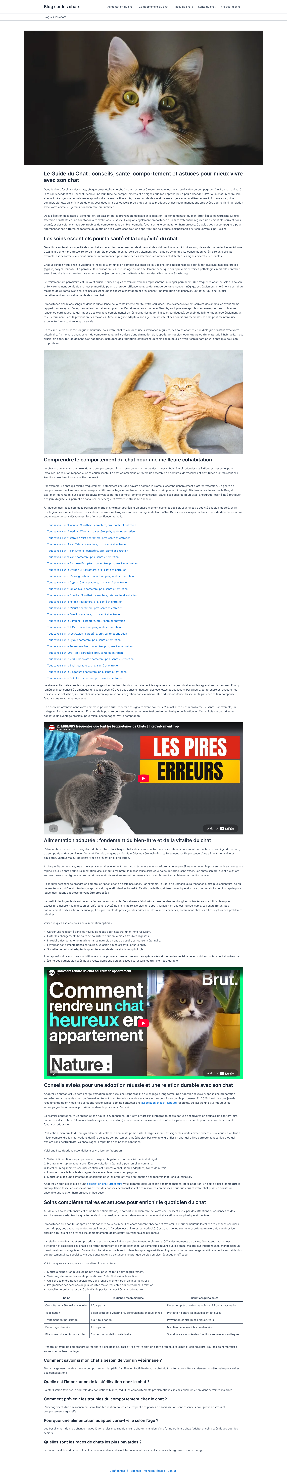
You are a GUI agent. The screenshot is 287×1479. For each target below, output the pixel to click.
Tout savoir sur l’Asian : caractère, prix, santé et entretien (83, 557)
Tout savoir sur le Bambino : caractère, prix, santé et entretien (86, 620)
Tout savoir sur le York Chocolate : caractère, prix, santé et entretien (90, 659)
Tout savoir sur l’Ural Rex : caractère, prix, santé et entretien (85, 652)
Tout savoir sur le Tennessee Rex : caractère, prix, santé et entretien (90, 646)
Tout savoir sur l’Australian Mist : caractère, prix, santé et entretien (88, 538)
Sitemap (136, 1470)
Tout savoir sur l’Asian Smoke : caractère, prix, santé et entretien (87, 550)
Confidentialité (119, 1470)
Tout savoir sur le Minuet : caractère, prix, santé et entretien (84, 608)
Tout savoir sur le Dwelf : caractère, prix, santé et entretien (84, 614)
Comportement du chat (153, 6)
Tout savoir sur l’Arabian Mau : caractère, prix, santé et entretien (87, 589)
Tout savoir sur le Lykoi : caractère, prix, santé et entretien (84, 640)
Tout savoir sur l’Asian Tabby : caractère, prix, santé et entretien (87, 544)
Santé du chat (207, 6)
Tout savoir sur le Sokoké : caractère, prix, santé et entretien (85, 678)
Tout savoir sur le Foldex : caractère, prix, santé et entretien (84, 601)
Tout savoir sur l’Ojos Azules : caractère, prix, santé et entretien (87, 633)
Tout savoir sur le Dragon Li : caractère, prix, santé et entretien (86, 569)
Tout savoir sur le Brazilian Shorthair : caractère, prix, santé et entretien (92, 595)
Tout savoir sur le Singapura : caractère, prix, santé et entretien (87, 671)
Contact (172, 1470)
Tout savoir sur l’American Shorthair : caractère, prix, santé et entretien (91, 525)
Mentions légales (154, 1470)
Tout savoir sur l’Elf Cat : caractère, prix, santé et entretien (84, 627)
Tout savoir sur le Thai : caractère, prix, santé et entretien (83, 665)
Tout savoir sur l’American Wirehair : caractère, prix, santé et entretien (91, 531)
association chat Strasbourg (159, 1102)
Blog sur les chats (62, 6)
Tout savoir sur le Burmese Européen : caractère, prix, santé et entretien (92, 563)
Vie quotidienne (230, 6)
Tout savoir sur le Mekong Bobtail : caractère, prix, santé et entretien (90, 576)
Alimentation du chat (120, 6)
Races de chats (183, 6)
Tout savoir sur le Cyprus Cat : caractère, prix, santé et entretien (87, 582)
